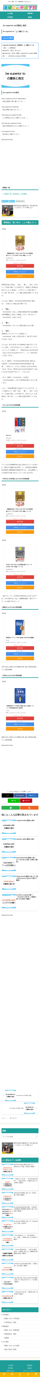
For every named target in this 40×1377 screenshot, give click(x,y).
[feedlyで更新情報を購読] (10, 808)
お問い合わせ (10, 1371)
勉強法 (30, 1368)
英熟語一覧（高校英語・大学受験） (16, 194)
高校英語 (6, 201)
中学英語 (10, 1368)
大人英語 (10, 1365)
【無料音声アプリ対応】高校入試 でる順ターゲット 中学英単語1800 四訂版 (20, 707)
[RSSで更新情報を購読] (29, 808)
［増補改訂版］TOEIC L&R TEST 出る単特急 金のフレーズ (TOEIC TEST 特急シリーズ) (19, 254)
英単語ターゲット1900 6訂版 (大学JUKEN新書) (20, 637)
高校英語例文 (21, 201)
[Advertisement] (20, 162)
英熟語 (12, 201)
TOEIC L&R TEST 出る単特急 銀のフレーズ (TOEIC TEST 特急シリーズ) (19, 565)
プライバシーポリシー (29, 1371)
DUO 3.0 (8, 435)
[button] (36, 1137)
